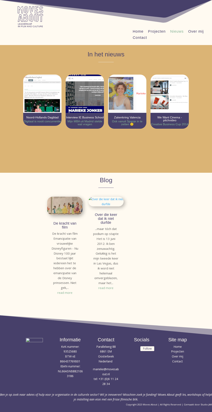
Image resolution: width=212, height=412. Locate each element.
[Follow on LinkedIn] (134, 349)
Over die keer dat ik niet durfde (106, 219)
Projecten (157, 31)
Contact (140, 38)
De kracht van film (64, 225)
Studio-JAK (206, 404)
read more (64, 293)
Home (138, 31)
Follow (147, 348)
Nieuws (177, 31)
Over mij (196, 31)
